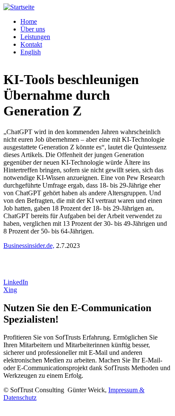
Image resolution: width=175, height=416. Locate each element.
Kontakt (31, 44)
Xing (10, 289)
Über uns (32, 29)
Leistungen (35, 36)
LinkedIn (15, 282)
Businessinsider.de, (28, 245)
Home (28, 21)
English (30, 52)
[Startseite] (18, 7)
